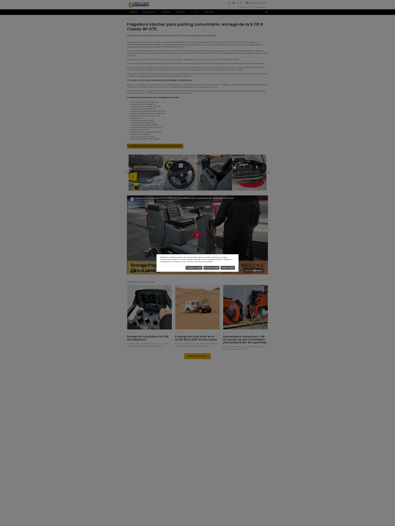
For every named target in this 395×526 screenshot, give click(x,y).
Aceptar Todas (227, 268)
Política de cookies (205, 262)
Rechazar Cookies (211, 268)
